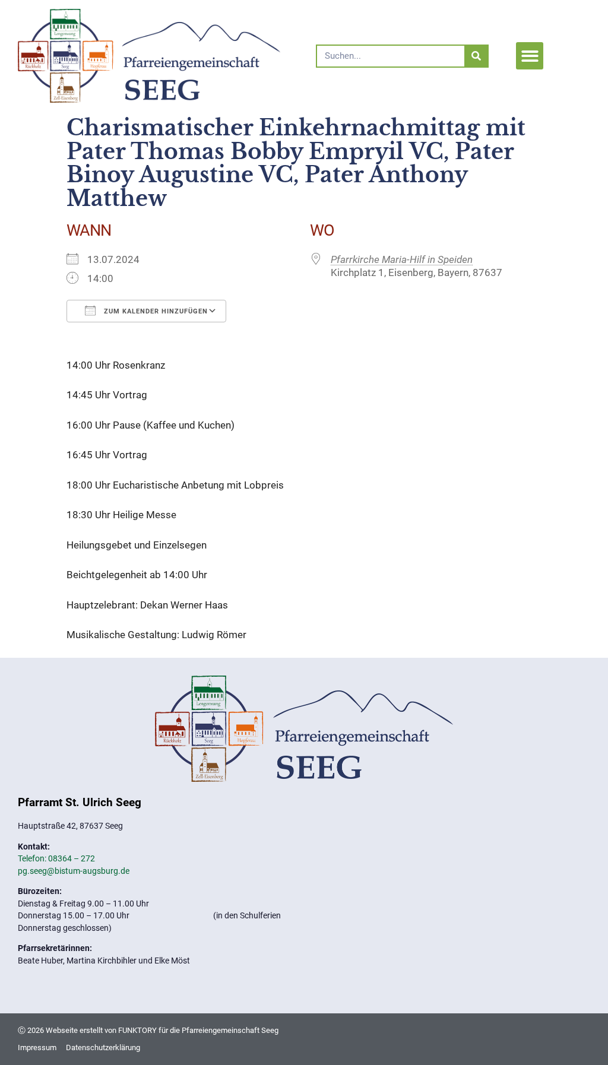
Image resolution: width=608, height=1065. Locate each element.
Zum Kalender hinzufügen (155, 311)
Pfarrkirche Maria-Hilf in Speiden (402, 259)
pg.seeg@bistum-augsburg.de (73, 871)
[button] (530, 56)
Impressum (37, 1047)
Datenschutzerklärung (103, 1047)
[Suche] (475, 56)
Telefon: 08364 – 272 (56, 858)
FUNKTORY (137, 1030)
